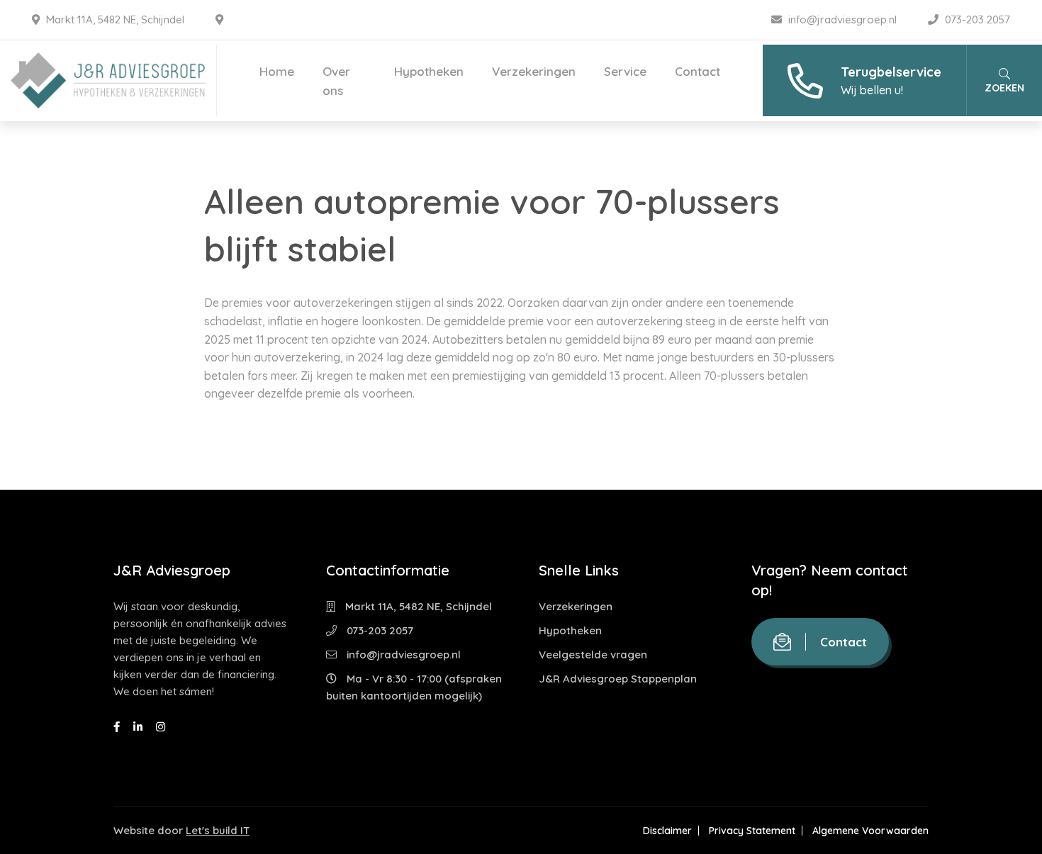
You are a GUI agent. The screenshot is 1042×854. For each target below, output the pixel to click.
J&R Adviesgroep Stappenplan (618, 678)
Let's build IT (218, 830)
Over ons (336, 81)
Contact (697, 71)
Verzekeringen (534, 71)
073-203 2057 (976, 19)
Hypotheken (429, 71)
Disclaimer (667, 830)
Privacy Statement (752, 830)
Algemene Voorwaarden (870, 830)
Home (276, 71)
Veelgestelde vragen (593, 654)
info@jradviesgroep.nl (842, 19)
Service (625, 71)
